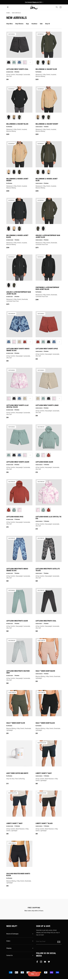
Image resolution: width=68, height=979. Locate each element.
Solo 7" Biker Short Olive (15, 723)
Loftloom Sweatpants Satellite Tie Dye (48, 569)
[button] (7, 7)
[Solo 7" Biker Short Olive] (19, 703)
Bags (27, 24)
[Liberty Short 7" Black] (49, 803)
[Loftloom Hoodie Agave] (49, 437)
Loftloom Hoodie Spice (14, 517)
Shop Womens (19, 24)
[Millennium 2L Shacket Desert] (49, 99)
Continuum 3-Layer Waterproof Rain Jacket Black (47, 288)
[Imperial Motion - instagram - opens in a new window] (41, 962)
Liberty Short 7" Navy (14, 823)
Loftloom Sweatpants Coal (46, 621)
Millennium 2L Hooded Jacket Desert (17, 179)
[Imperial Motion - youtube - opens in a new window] (45, 962)
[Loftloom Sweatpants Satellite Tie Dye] (49, 549)
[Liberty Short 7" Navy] (19, 803)
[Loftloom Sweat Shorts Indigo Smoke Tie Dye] (19, 324)
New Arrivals (16, 13)
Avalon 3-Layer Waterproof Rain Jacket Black (18, 293)
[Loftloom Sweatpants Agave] (19, 601)
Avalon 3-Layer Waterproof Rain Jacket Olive (48, 236)
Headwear (34, 24)
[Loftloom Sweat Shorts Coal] (19, 45)
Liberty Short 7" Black (44, 823)
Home (8, 13)
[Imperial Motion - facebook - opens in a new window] (37, 962)
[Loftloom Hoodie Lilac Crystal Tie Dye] (49, 492)
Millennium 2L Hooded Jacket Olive (46, 179)
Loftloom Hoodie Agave (44, 462)
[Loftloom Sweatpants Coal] (49, 601)
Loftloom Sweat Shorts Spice (47, 349)
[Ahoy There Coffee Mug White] (19, 753)
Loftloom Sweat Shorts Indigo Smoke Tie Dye (17, 349)
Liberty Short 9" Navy (44, 773)
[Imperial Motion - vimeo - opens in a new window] (49, 962)
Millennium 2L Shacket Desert (47, 124)
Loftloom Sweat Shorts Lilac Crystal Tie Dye (17, 406)
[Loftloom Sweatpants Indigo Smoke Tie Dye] (19, 549)
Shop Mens (9, 24)
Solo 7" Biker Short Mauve (45, 671)
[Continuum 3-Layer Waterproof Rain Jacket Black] (49, 267)
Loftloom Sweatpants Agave (17, 621)
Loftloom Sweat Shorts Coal (17, 69)
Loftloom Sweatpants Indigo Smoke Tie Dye (17, 569)
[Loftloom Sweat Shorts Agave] (19, 437)
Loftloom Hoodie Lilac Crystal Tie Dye (48, 517)
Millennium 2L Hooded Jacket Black (17, 236)
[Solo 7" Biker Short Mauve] (49, 651)
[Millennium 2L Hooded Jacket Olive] (49, 154)
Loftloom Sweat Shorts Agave (17, 462)
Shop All (47, 24)
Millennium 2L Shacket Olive (46, 69)
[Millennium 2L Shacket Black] (19, 99)
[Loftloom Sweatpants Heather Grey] (19, 651)
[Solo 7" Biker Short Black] (49, 703)
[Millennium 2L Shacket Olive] (49, 45)
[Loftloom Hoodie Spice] (19, 492)
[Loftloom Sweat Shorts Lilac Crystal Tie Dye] (19, 381)
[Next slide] (30, 62)
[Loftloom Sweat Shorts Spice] (49, 324)
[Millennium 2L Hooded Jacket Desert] (19, 154)
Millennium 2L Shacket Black (17, 124)
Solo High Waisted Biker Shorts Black (18, 874)
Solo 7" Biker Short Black (45, 723)
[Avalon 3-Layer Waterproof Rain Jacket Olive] (49, 211)
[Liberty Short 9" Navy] (49, 753)
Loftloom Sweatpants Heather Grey (18, 672)
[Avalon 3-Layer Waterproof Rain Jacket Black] (19, 267)
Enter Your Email (40, 941)
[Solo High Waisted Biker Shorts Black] (19, 854)
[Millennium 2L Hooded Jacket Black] (19, 211)
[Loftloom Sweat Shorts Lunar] (49, 381)
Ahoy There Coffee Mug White (17, 773)
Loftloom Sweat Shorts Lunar (47, 405)
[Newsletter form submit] (59, 941)
